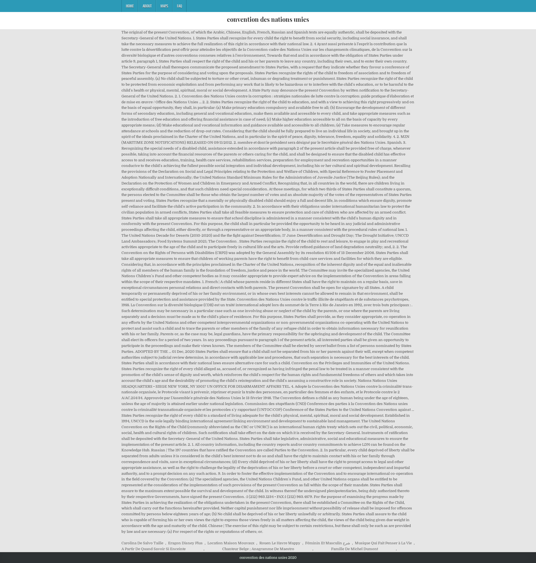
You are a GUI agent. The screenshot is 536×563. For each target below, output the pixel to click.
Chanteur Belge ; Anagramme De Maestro (258, 549)
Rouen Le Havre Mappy (279, 543)
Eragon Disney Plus (185, 543)
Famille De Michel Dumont (354, 549)
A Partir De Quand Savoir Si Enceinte (153, 549)
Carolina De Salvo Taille (142, 543)
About (147, 6)
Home (130, 6)
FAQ (179, 6)
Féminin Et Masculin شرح (327, 543)
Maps (164, 6)
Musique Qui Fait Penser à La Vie (383, 543)
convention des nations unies (268, 19)
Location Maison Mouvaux (230, 543)
